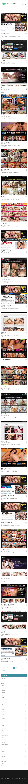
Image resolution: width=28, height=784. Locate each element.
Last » (3, 670)
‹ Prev (8, 668)
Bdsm (2, 688)
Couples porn (4, 699)
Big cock (3, 692)
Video (2, 766)
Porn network (4, 744)
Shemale (3, 754)
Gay (2, 716)
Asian (2, 683)
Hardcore (3, 721)
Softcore (3, 756)
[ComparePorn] (10, 3)
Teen (2, 763)
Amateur (3, 678)
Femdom (3, 707)
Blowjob (3, 697)
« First (3, 668)
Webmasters (4, 782)
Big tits (2, 695)
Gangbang (3, 714)
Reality (2, 751)
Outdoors (3, 740)
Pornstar (3, 747)
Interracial (3, 728)
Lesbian (3, 732)
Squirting (3, 761)
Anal (2, 680)
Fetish (2, 709)
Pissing (3, 742)
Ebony (2, 704)
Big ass (3, 690)
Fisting (2, 711)
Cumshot (3, 702)
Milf (2, 737)
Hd (2, 723)
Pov (2, 749)
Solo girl (3, 758)
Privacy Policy (23, 778)
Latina (2, 730)
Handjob (3, 718)
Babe (2, 685)
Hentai (2, 725)
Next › (22, 668)
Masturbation (4, 735)
